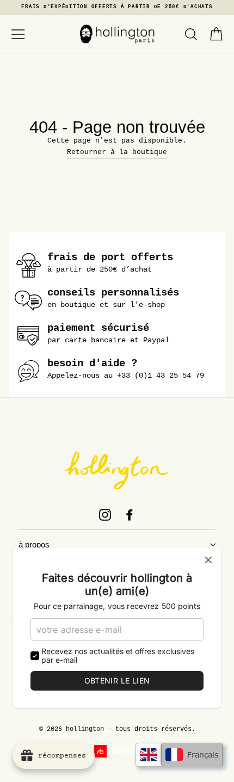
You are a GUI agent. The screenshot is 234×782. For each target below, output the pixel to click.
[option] (117, 7)
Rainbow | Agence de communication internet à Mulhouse (117, 751)
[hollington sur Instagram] (105, 515)
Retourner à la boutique (117, 152)
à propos (34, 544)
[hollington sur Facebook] (130, 515)
